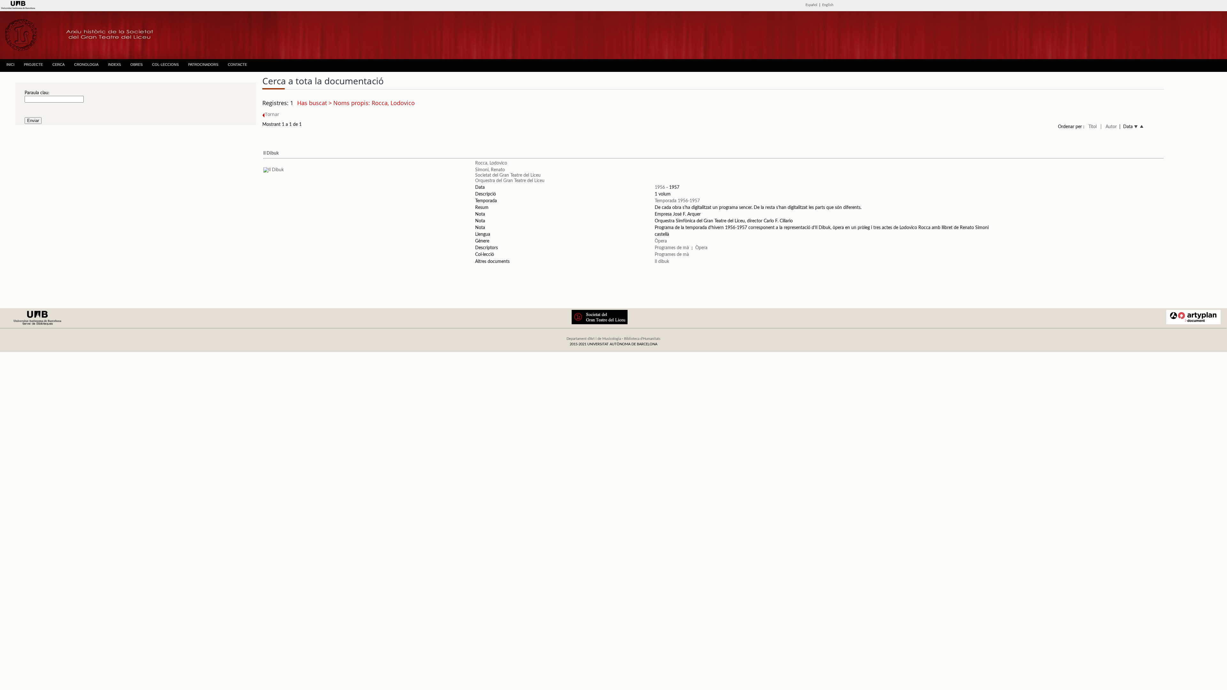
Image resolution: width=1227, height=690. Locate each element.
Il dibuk (662, 261)
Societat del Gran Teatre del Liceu (508, 175)
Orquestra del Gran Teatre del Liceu (509, 181)
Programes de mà (672, 248)
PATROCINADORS (203, 64)
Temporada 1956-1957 (677, 201)
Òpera (661, 241)
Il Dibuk (271, 153)
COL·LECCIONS (165, 64)
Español (811, 5)
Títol (1092, 127)
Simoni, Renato (490, 170)
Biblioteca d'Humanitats (642, 339)
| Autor (1108, 127)
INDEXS (114, 64)
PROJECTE (33, 64)
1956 (660, 187)
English (827, 5)
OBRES (136, 64)
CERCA (58, 64)
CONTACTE (237, 64)
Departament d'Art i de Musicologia (594, 339)
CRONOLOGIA (86, 64)
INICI (10, 64)
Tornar (272, 114)
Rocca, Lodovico (491, 163)
